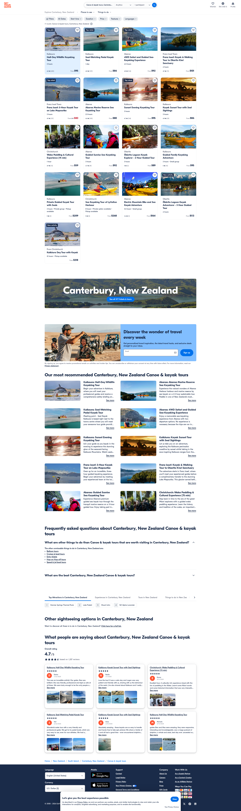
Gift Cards (163, 790)
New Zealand (59, 761)
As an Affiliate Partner (183, 782)
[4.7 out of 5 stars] (52, 659)
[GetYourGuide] (7, 5)
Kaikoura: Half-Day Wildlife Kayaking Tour (65, 667)
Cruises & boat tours (56, 554)
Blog (161, 782)
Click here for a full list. (111, 626)
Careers (162, 778)
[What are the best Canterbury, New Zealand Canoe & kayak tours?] (193, 575)
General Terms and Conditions (127, 790)
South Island (73, 761)
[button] (62, 50)
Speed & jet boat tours (56, 562)
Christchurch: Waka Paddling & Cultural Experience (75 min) (167, 668)
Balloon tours (52, 551)
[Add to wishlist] (77, 30)
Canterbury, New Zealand (93, 761)
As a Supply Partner (182, 774)
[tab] (68, 597)
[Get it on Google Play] (100, 775)
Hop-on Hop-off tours (56, 559)
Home (47, 761)
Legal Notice (120, 778)
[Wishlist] (213, 4)
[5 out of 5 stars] (69, 671)
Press (161, 786)
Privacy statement (52, 366)
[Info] (91, 24)
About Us (163, 774)
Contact (119, 774)
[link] (62, 50)
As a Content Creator (183, 778)
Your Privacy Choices (124, 786)
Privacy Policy (121, 782)
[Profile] (233, 4)
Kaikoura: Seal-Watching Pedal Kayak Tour (65, 715)
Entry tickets (52, 557)
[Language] (223, 4)
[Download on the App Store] (100, 785)
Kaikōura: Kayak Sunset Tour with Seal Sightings (119, 667)
